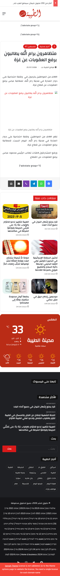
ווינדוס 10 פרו (10, 513)
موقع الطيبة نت (47, 67)
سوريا (18, 478)
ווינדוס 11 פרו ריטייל (20, 518)
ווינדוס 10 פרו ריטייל (37, 518)
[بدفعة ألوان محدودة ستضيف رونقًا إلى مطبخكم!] (16, 286)
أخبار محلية (45, 46)
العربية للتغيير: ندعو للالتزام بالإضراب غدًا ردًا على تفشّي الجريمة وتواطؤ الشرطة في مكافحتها (16, 226)
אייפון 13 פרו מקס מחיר (25, 529)
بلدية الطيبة (20, 472)
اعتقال (31, 467)
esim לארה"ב (20, 539)
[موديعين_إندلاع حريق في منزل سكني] (44, 286)
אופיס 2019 (25, 508)
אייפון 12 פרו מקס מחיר (21, 534)
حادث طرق (51, 478)
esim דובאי (45, 544)
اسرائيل (53, 467)
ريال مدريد (29, 478)
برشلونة (32, 472)
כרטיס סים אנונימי (45, 524)
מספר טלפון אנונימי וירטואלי (26, 524)
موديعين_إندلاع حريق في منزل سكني (45, 298)
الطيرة (53, 472)
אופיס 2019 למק (23, 513)
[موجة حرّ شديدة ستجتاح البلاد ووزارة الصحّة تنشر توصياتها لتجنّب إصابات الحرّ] (16, 247)
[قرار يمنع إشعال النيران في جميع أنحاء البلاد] (44, 211)
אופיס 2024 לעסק (12, 554)
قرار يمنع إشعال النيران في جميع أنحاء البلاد (44, 223)
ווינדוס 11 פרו (52, 518)
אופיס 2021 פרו (12, 508)
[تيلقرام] (34, 184)
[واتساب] (41, 184)
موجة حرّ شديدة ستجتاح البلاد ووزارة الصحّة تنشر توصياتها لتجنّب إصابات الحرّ (16, 261)
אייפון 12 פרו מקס (39, 534)
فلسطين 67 (30, 46)
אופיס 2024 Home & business (34, 554)
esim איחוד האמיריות (30, 544)
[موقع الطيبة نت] (30, 13)
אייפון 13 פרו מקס (43, 529)
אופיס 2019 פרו (37, 508)
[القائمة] (4, 14)
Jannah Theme (11, 566)
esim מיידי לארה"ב (35, 539)
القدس (43, 472)
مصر (16, 483)
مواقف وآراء (51, 489)
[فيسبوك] (49, 184)
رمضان (39, 478)
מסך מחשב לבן (14, 544)
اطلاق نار (41, 467)
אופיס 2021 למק (38, 513)
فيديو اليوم (37, 483)
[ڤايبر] (26, 184)
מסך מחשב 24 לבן (37, 549)
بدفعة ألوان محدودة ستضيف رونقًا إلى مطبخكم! (19, 300)
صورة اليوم (51, 483)
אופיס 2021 (52, 513)
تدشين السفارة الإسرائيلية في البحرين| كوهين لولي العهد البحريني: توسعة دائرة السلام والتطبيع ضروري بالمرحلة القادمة (45, 264)
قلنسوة (25, 483)
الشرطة (20, 467)
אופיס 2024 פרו (21, 549)
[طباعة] (11, 184)
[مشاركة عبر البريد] (19, 184)
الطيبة (10, 467)
